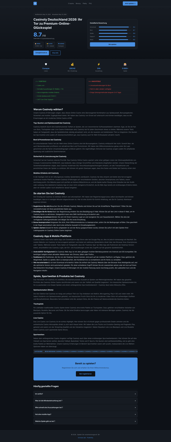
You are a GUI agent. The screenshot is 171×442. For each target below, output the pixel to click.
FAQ (90, 3)
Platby (85, 3)
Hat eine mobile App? (43, 414)
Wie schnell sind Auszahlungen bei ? (49, 407)
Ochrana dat (82, 437)
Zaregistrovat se (41, 52)
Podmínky (90, 437)
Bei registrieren (85, 374)
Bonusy (78, 3)
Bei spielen (112, 44)
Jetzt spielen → (130, 3)
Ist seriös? (39, 394)
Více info (55, 53)
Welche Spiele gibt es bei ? (45, 421)
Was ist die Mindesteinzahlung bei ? (48, 401)
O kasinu (71, 3)
